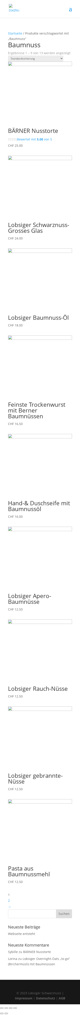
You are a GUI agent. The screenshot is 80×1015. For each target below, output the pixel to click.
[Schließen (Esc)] (2, 1008)
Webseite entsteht (21, 934)
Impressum (23, 998)
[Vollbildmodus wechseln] (10, 1008)
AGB (62, 998)
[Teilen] (6, 1008)
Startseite (15, 33)
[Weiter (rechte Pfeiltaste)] (6, 1013)
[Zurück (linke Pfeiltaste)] (2, 1013)
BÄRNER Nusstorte (37, 952)
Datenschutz (45, 998)
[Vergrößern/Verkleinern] (15, 1008)
